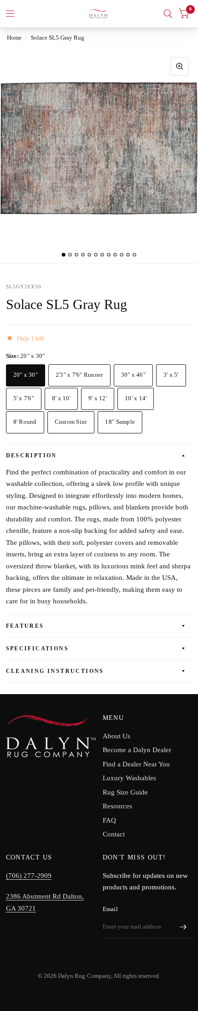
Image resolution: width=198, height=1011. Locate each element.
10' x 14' (135, 398)
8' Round (25, 421)
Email (110, 909)
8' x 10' (61, 398)
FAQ (109, 820)
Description (31, 455)
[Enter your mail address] (183, 927)
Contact (114, 834)
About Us (116, 736)
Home (14, 37)
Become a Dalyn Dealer (137, 750)
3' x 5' (171, 374)
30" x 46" (133, 374)
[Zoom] (179, 66)
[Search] (167, 14)
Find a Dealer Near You (136, 764)
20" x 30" (25, 374)
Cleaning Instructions (55, 671)
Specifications (37, 648)
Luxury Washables (129, 778)
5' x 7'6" (23, 398)
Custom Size (71, 421)
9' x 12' (97, 398)
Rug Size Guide (125, 792)
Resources (117, 806)
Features (25, 626)
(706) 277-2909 (29, 875)
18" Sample (120, 421)
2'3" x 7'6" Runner (79, 374)
